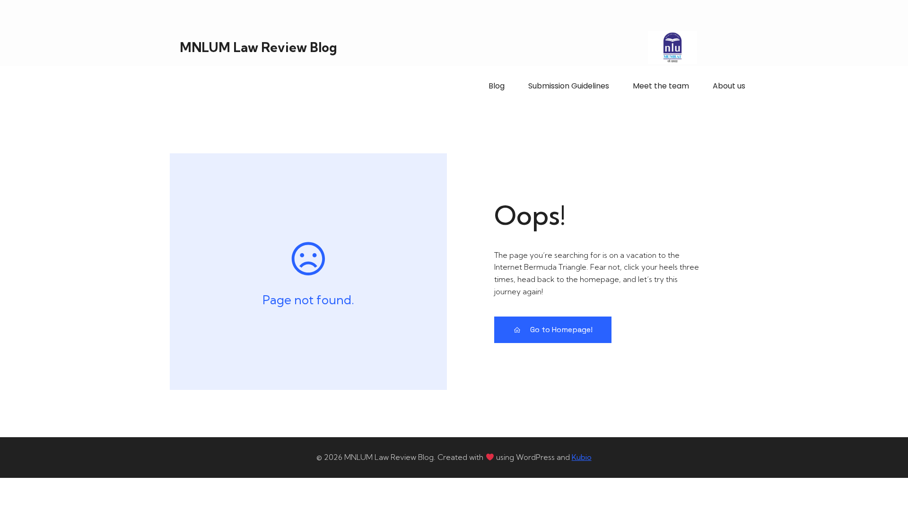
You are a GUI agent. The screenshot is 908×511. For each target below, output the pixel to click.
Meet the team (661, 85)
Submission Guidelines (568, 85)
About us (729, 85)
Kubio (582, 457)
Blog (497, 85)
